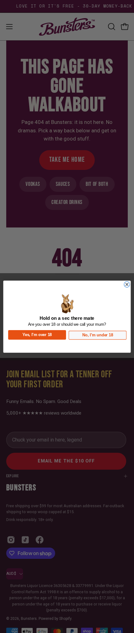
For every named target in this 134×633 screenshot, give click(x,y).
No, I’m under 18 (97, 335)
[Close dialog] (127, 284)
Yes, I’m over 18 (37, 334)
